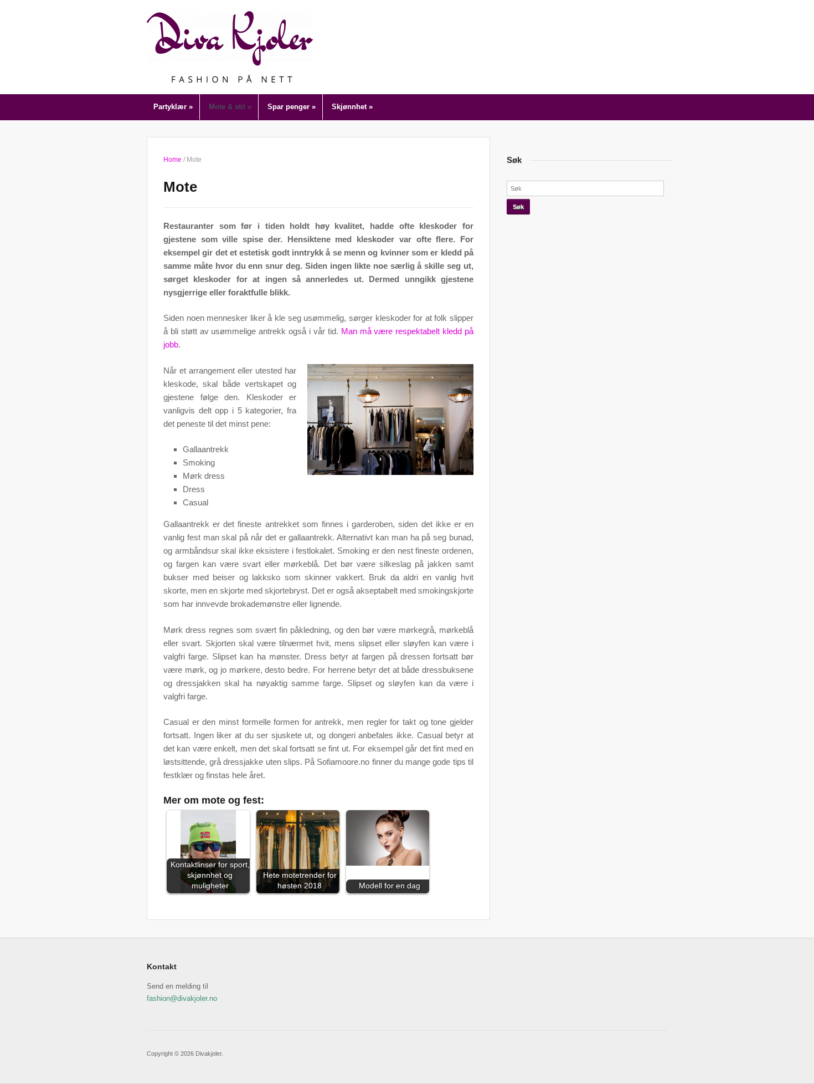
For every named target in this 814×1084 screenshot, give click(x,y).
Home (172, 159)
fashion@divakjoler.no (182, 998)
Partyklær (173, 107)
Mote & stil (230, 107)
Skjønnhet (352, 107)
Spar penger (291, 107)
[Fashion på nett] (230, 46)
